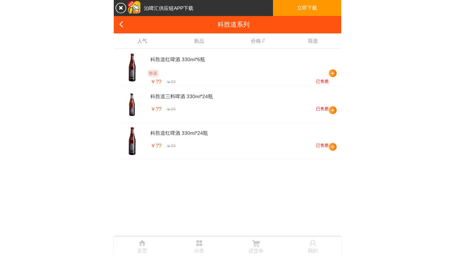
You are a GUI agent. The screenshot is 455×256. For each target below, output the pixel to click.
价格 (256, 41)
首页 (142, 246)
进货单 (255, 246)
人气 (142, 41)
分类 (199, 246)
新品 (199, 41)
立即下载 (307, 8)
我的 (313, 246)
